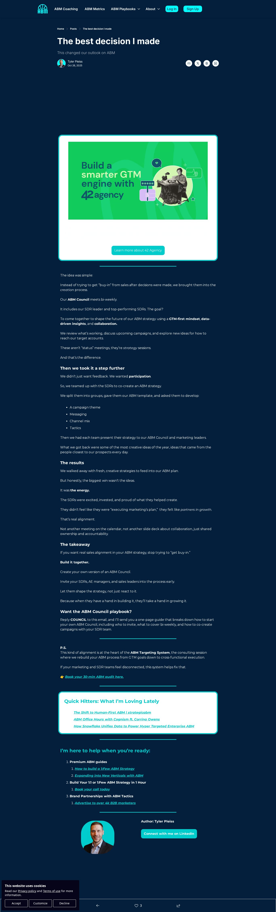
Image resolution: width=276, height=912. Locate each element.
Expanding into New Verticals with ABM (109, 776)
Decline (64, 903)
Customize (40, 903)
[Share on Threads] (206, 63)
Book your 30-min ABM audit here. (94, 677)
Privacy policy (27, 891)
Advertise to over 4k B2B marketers (105, 803)
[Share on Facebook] (189, 63)
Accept (16, 903)
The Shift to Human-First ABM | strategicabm (112, 712)
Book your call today (92, 789)
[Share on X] (198, 63)
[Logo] (42, 9)
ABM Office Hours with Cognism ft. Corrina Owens (117, 719)
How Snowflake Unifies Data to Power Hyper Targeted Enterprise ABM (134, 726)
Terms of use (51, 891)
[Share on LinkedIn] (215, 63)
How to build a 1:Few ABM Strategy (105, 769)
